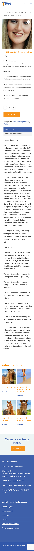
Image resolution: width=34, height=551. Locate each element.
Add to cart (11, 114)
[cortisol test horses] (9, 407)
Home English (7, 507)
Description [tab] (9, 129)
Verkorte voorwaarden (10, 524)
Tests (11, 12)
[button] (31, 3)
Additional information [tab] (13, 134)
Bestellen (18, 449)
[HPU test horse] (9, 376)
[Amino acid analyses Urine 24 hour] (24, 376)
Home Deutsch (7, 511)
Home (4, 12)
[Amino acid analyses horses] (24, 407)
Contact (5, 519)
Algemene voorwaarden (11, 528)
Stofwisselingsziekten (23, 12)
